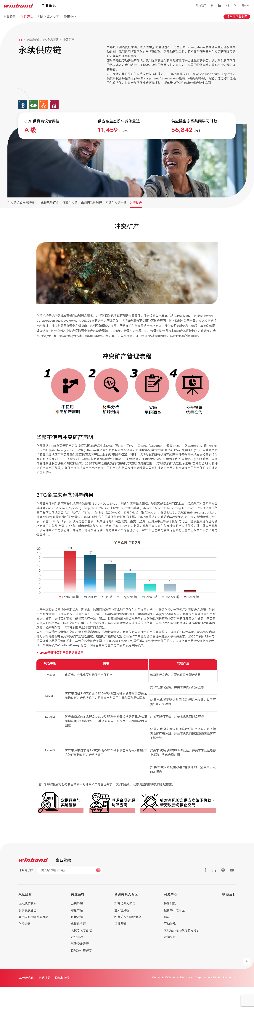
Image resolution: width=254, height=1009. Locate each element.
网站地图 (44, 978)
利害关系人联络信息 (127, 917)
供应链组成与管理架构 (22, 203)
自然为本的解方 (81, 950)
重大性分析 (121, 910)
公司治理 (77, 903)
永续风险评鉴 (50, 203)
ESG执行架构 (27, 903)
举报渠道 (120, 923)
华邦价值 (24, 923)
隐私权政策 (62, 978)
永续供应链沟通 (116, 203)
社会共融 (77, 937)
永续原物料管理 (91, 203)
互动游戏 (170, 923)
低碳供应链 (69, 203)
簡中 (244, 5)
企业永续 (48, 5)
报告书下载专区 (236, 17)
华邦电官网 (26, 978)
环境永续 (77, 917)
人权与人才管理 (81, 930)
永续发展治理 (27, 910)
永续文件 (170, 937)
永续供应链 (78, 923)
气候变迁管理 (80, 944)
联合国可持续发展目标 (33, 917)
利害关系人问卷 (124, 903)
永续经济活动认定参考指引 (182, 930)
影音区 (168, 917)
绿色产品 (77, 910)
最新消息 (170, 903)
